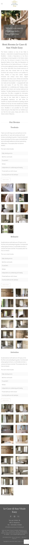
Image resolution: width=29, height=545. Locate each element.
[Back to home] (14, 3)
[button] (2, 3)
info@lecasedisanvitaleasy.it (14, 527)
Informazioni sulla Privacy (11, 537)
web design (23, 541)
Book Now (6, 179)
